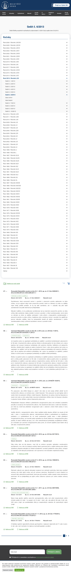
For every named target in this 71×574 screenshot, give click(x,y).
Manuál (29, 13)
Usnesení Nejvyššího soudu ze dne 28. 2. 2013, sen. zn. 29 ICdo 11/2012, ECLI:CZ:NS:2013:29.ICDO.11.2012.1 (34, 331)
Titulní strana (4, 13)
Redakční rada (51, 13)
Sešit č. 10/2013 (10, 111)
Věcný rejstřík (67, 13)
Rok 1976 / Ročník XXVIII (11, 213)
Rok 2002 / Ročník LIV (10, 142)
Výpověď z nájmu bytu (17, 518)
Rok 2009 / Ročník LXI (10, 122)
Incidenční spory (16, 335)
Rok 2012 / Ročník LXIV (11, 114)
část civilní (8, 97)
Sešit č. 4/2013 (10, 89)
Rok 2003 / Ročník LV (10, 139)
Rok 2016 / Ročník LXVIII (11, 70)
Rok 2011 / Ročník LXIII (11, 117)
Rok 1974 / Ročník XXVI (11, 219)
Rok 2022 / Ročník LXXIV (11, 53)
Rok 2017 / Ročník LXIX (11, 67)
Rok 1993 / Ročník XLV (10, 166)
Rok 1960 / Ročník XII (10, 257)
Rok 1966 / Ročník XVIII (11, 241)
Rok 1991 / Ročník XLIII (11, 172)
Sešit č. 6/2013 (10, 95)
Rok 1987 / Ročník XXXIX (11, 183)
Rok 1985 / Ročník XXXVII (11, 188)
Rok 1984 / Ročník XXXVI (11, 191)
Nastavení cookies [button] (8, 570)
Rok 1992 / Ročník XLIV (11, 169)
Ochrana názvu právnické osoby (20, 492)
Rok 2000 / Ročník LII (10, 147)
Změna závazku (16, 464)
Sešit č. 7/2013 (10, 103)
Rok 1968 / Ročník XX (10, 235)
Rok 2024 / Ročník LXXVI (11, 48)
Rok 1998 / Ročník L (9, 153)
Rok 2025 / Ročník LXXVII (11, 45)
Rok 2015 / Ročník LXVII (11, 73)
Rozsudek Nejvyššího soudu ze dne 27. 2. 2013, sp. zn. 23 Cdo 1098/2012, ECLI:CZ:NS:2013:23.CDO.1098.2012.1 (35, 461)
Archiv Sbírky (36, 13)
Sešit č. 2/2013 (10, 84)
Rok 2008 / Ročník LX (10, 125)
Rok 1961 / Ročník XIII (10, 254)
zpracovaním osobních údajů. (45, 557)
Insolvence (26, 335)
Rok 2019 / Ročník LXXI (11, 62)
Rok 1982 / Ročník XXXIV (11, 197)
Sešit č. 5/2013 (10, 92)
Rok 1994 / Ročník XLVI (11, 164)
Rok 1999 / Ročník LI (10, 150)
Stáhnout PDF (10, 324)
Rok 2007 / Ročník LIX (10, 128)
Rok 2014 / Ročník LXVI (11, 75)
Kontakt (59, 13)
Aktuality (11, 13)
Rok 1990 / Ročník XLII (10, 175)
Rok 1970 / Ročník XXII (10, 230)
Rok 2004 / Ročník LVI (10, 136)
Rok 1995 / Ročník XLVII (11, 161)
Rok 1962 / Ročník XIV (10, 252)
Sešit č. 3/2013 (10, 86)
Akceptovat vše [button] (19, 570)
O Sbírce (43, 13)
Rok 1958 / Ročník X (10, 263)
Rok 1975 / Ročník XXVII (11, 216)
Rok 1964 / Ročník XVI (10, 246)
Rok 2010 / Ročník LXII (10, 120)
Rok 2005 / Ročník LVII (10, 133)
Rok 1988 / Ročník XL (10, 180)
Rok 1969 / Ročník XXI (10, 232)
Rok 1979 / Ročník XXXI (11, 205)
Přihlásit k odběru (54, 552)
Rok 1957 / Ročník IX (10, 265)
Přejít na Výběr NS (61, 5)
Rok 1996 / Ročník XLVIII (11, 158)
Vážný (5, 271)
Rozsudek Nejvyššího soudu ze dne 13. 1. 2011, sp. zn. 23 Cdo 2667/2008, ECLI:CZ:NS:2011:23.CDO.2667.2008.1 (35, 488)
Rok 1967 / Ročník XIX (10, 238)
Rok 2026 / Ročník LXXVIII (12, 42)
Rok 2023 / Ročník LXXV (11, 51)
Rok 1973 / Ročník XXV (11, 221)
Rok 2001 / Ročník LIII (10, 144)
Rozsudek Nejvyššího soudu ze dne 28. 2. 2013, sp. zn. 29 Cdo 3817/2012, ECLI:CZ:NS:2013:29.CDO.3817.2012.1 (35, 435)
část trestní (8, 100)
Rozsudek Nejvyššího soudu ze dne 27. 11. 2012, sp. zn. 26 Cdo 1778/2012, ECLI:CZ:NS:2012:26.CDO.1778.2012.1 (35, 514)
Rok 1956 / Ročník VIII (10, 268)
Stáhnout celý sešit (13, 284)
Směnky (14, 438)
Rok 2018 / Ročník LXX (10, 64)
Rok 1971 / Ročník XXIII (11, 227)
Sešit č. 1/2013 (10, 81)
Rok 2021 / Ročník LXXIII (11, 56)
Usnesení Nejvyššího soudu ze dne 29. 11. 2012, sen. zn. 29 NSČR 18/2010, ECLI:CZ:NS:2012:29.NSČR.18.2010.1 (35, 381)
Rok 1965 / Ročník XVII (10, 243)
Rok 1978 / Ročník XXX (11, 208)
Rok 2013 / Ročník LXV (11, 78)
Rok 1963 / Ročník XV (10, 249)
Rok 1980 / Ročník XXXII (11, 202)
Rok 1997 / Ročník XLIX (11, 155)
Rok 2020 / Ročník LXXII (11, 59)
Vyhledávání (20, 13)
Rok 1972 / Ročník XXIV (11, 224)
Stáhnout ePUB (23, 324)
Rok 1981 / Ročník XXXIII (11, 199)
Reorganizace (24, 385)
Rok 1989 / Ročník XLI (10, 177)
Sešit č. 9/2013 (10, 109)
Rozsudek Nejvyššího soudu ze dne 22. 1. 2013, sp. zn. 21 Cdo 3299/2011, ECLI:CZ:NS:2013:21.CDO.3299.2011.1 (35, 292)
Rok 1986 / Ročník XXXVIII (12, 186)
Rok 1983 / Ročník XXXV (11, 194)
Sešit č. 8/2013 (10, 106)
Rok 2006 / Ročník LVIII (10, 131)
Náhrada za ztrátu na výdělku (19, 296)
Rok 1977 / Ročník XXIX (11, 210)
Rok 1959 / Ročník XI (10, 260)
